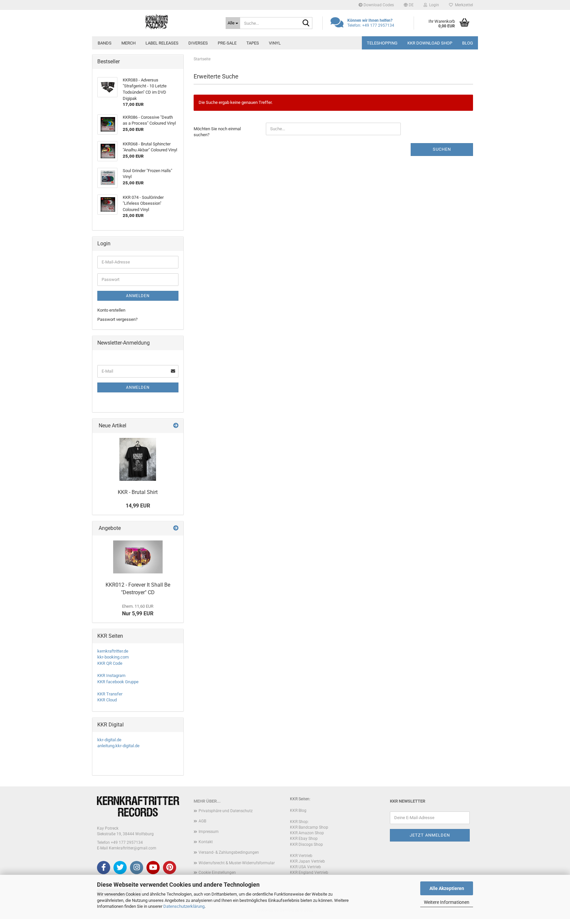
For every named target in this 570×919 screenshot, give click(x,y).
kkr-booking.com (113, 657)
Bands (104, 43)
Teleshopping (382, 43)
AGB (202, 821)
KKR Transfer (109, 693)
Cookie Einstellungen (217, 872)
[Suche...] (306, 23)
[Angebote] (175, 528)
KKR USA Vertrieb (305, 867)
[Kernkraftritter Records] (156, 21)
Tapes (252, 43)
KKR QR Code (109, 663)
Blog (467, 43)
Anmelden (138, 295)
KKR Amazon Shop (307, 833)
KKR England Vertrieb (309, 872)
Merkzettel (463, 5)
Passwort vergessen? (117, 319)
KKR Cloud (107, 699)
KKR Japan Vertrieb (307, 861)
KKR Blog (298, 810)
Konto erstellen (111, 310)
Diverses (198, 43)
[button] (409, 5)
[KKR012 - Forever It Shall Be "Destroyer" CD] (138, 556)
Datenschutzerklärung (184, 906)
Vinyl (275, 43)
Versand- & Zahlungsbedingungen (229, 852)
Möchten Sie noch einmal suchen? (217, 132)
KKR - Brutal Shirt (138, 492)
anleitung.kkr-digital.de (118, 745)
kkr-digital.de (109, 739)
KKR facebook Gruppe (118, 681)
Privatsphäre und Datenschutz (226, 811)
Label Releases (161, 43)
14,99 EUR (138, 506)
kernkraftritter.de (112, 651)
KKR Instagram (111, 675)
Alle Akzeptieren (446, 888)
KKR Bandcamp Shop (309, 827)
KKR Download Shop (429, 43)
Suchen (442, 149)
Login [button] (433, 5)
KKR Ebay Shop (304, 838)
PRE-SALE (227, 43)
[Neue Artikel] (175, 426)
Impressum (209, 831)
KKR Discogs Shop (306, 844)
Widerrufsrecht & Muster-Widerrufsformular (237, 863)
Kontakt (206, 842)
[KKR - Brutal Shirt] (137, 459)
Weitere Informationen (446, 902)
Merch (128, 43)
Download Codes (378, 5)
